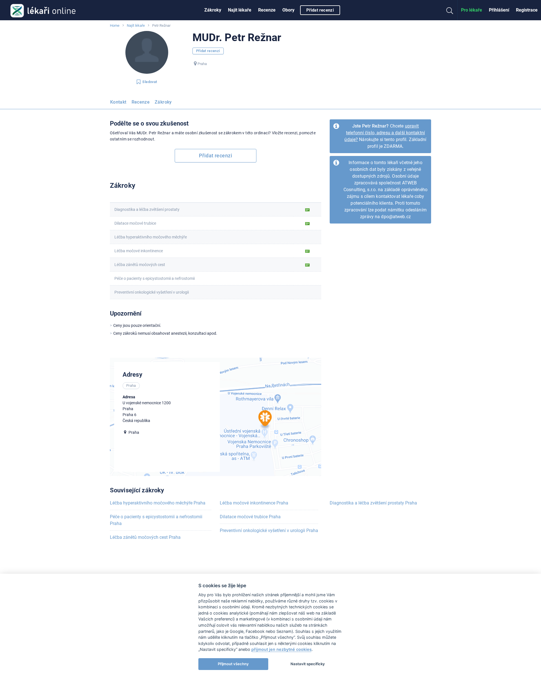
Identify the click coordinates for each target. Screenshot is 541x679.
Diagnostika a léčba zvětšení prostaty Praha (373, 503)
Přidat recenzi (320, 10)
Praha (202, 64)
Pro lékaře (471, 10)
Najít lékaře (239, 10)
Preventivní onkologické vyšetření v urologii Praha (269, 530)
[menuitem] (213, 10)
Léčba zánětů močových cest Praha (145, 537)
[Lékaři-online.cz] (43, 10)
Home (114, 25)
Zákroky (212, 10)
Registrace (527, 10)
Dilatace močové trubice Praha (250, 516)
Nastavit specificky (308, 664)
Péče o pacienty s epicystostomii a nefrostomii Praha (156, 520)
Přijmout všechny (233, 664)
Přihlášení (499, 10)
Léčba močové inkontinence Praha (254, 503)
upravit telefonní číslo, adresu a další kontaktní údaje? (384, 132)
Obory (288, 10)
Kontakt (118, 102)
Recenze (267, 10)
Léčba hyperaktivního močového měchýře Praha (157, 503)
